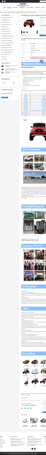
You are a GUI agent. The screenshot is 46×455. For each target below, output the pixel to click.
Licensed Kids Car (4, 19)
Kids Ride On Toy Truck (6, 40)
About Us (15, 7)
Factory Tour (22, 7)
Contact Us (37, 7)
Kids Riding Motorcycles (6, 36)
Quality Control (30, 7)
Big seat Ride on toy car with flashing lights (30, 393)
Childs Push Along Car (5, 24)
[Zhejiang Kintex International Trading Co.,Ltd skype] (11, 93)
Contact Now (42, 35)
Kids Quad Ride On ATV (5, 47)
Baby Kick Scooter (5, 33)
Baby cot (3, 56)
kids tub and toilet (5, 54)
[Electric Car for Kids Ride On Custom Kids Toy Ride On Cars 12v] (2, 69)
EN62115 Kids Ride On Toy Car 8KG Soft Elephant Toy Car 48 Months (34, 426)
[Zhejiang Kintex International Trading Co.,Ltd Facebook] (3, 1)
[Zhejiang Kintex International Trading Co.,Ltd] (23, 5)
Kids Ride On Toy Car (11, 12)
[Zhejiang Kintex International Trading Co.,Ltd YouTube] (5, 1)
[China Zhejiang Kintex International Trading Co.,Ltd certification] (4, 83)
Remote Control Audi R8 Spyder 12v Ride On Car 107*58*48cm (34, 445)
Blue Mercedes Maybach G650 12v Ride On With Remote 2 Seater (34, 442)
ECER (36, 453)
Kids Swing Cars (4, 22)
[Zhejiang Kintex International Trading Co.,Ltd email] (2, 93)
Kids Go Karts (4, 26)
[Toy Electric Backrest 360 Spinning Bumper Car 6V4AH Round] (25, 420)
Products (9, 7)
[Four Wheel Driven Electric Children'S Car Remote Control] (29, 23)
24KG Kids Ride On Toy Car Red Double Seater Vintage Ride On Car (17, 445)
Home (4, 7)
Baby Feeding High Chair (6, 52)
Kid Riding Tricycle (5, 29)
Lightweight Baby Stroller (6, 49)
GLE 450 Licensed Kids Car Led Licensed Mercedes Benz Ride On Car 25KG (34, 439)
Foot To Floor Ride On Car (6, 43)
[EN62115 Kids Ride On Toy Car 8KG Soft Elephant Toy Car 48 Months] (34, 420)
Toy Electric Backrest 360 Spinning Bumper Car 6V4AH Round (25, 426)
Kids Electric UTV (4, 31)
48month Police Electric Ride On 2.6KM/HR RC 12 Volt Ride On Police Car (18, 442)
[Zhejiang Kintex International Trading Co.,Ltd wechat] (8, 93)
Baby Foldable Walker (5, 45)
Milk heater (3, 59)
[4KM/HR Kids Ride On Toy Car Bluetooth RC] (2, 72)
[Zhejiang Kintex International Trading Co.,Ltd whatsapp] (5, 93)
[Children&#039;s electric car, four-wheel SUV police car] (2, 66)
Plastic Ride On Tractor (6, 38)
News (43, 7)
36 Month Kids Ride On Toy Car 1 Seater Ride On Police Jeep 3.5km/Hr (18, 439)
